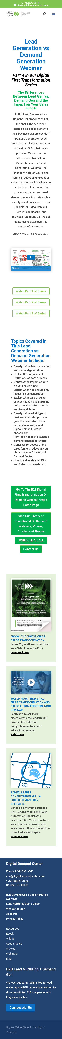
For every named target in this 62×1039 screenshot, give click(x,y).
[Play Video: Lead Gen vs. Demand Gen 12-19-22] (31, 257)
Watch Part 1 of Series (31, 291)
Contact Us (31, 549)
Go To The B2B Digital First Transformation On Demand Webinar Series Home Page (31, 497)
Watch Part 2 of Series (31, 302)
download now (20, 652)
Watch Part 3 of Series (31, 313)
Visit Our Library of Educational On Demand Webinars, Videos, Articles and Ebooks (31, 523)
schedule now (19, 836)
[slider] (31, 268)
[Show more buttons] (48, 268)
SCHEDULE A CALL (31, 540)
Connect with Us (20, 1007)
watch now (17, 734)
